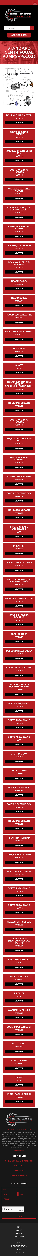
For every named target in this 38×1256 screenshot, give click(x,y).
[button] (35, 2)
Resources (19, 1249)
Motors (19, 1243)
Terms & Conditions (18, 1150)
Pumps (19, 1233)
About (19, 1230)
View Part (19, 123)
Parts (19, 1240)
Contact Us (19, 1252)
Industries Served (19, 1246)
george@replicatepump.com (19, 1175)
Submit (19, 1217)
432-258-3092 (19, 35)
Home (19, 1227)
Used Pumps (19, 1236)
